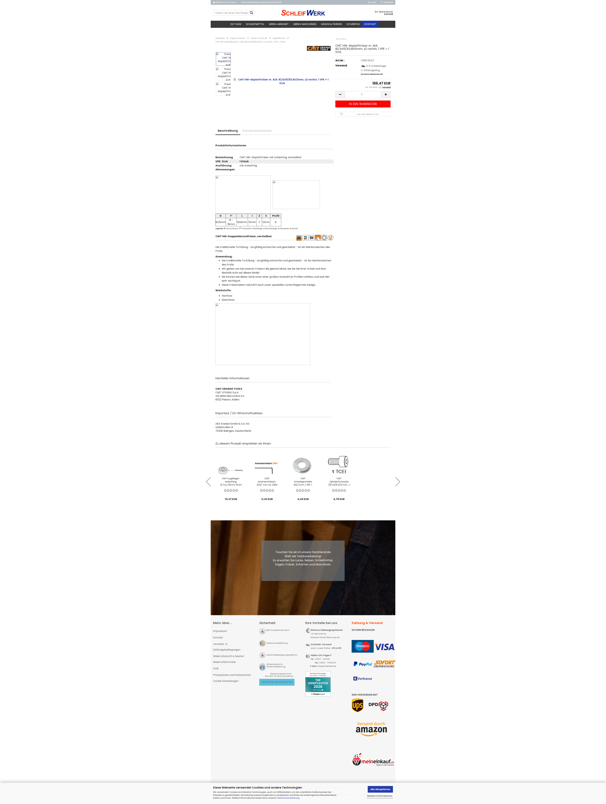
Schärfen (353, 24)
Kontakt (370, 24)
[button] (340, 94)
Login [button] (373, 2)
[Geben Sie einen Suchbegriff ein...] (252, 13)
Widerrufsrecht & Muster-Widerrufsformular (229, 659)
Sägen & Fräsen (331, 24)
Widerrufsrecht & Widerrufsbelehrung (276, 665)
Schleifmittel (255, 24)
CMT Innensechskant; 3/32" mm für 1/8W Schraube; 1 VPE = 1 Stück (267, 481)
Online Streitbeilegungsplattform (281, 655)
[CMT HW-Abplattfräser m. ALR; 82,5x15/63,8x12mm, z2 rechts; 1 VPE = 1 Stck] (282, 81)
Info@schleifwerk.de (326, 666)
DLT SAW (235, 24)
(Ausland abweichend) (372, 74)
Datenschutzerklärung (288, 797)
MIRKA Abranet (279, 24)
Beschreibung (228, 131)
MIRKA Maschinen (304, 24)
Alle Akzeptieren (380, 789)
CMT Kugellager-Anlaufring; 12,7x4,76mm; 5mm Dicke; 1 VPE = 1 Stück (231, 481)
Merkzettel (388, 2)
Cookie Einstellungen (226, 681)
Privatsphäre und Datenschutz (232, 675)
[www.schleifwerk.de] (303, 13)
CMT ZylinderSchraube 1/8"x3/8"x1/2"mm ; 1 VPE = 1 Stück (339, 481)
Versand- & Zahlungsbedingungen (226, 647)
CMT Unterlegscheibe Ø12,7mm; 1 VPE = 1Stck (303, 481)
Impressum (220, 631)
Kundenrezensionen (257, 131)
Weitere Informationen (379, 796)
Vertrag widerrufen (276, 682)
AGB (215, 668)
